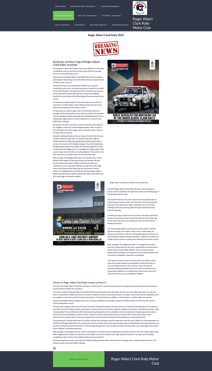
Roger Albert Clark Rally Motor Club (143, 23)
